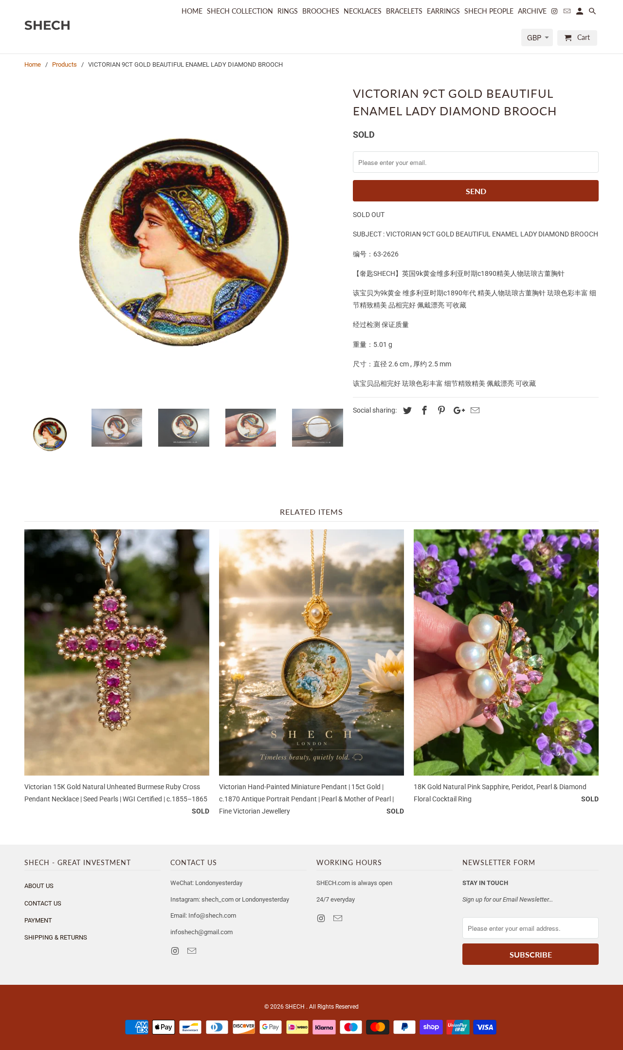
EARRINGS (443, 11)
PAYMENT (38, 920)
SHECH (295, 1006)
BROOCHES (320, 11)
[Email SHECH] (192, 951)
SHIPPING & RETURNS (55, 937)
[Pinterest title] (440, 410)
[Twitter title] (406, 410)
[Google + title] (456, 410)
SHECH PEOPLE (488, 11)
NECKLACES (363, 11)
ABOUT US (39, 885)
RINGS (287, 11)
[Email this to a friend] (473, 410)
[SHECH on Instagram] (175, 951)
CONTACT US (42, 903)
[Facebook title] (423, 410)
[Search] (593, 13)
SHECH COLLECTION (240, 11)
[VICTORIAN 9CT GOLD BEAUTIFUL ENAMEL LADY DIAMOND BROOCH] (183, 242)
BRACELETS (404, 11)
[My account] (580, 13)
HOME (192, 11)
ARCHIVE (532, 11)
